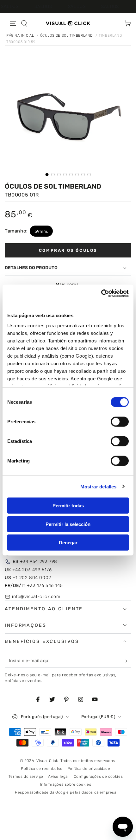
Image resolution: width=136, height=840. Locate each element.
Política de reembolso (42, 768)
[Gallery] (68, 119)
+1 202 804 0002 (28, 577)
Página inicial (20, 35)
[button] (24, 23)
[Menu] (13, 23)
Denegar (68, 542)
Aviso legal (58, 776)
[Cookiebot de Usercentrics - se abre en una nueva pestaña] (101, 293)
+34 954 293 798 (35, 561)
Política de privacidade (88, 768)
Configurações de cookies (98, 776)
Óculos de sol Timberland (67, 35)
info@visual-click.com (36, 596)
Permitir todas (68, 505)
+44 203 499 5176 (28, 569)
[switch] (120, 422)
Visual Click (47, 760)
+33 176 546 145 (34, 585)
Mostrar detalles (98, 486)
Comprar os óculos (68, 250)
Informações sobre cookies (65, 784)
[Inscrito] (126, 661)
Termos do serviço (26, 776)
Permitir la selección (68, 524)
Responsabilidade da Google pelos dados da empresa (65, 792)
